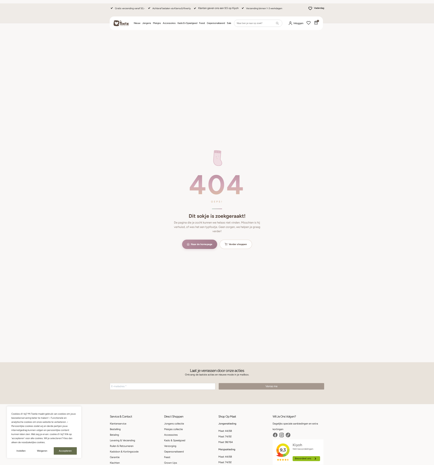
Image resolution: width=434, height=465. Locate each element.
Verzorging (170, 446)
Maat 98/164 (225, 442)
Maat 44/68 (225, 430)
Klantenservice (118, 423)
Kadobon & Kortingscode (124, 451)
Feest (202, 23)
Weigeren (42, 450)
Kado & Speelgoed (174, 440)
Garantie (115, 457)
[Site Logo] (121, 23)
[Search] (277, 23)
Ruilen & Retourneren (121, 446)
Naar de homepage (201, 244)
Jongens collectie (174, 423)
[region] (44, 432)
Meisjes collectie (173, 429)
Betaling (114, 434)
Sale (229, 23)
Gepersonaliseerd (216, 23)
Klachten (115, 462)
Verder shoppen (238, 244)
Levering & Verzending (122, 440)
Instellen (21, 450)
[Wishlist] (309, 23)
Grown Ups (170, 462)
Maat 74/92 (225, 436)
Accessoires (169, 23)
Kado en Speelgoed (187, 23)
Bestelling (115, 429)
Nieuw (137, 23)
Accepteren (65, 450)
